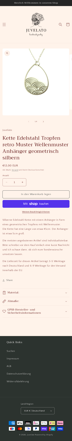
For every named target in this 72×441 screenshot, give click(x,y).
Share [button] (9, 280)
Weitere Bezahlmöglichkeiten (36, 212)
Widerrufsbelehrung (18, 381)
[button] (4, 24)
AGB (9, 366)
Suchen (11, 351)
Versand (15, 170)
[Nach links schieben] (28, 121)
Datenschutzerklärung (19, 373)
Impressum (13, 358)
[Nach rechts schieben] (43, 121)
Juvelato (30, 435)
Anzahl (6, 175)
